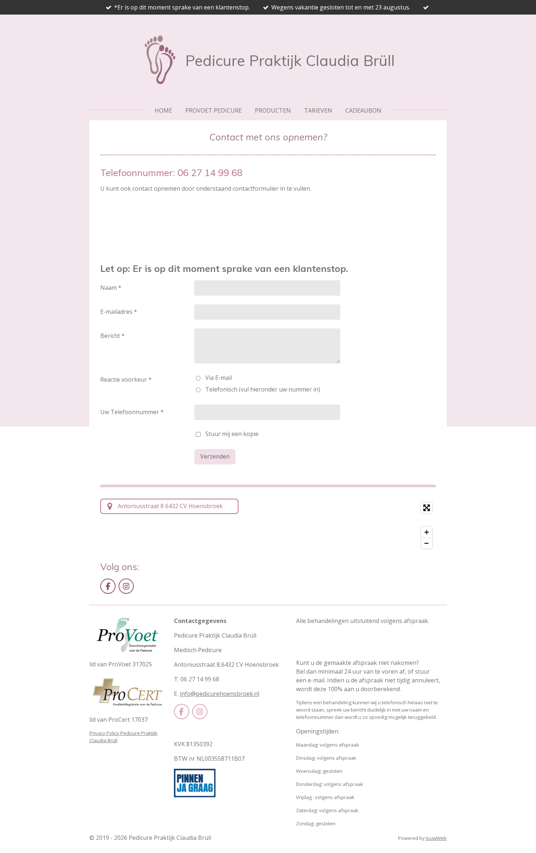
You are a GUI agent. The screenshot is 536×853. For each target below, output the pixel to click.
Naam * (110, 288)
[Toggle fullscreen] (426, 507)
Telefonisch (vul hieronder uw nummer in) (262, 389)
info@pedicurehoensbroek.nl (219, 694)
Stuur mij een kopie (232, 434)
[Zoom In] (426, 532)
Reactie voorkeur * (126, 379)
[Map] (341, 525)
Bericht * (112, 336)
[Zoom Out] (426, 543)
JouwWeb (436, 838)
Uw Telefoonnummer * (132, 412)
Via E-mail (218, 378)
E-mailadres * (118, 312)
